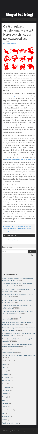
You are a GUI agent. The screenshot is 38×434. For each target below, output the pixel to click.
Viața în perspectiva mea (10, 423)
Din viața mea (6, 380)
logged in (13, 240)
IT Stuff (4, 400)
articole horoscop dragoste (12, 96)
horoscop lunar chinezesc (11, 231)
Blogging (4, 371)
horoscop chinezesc (9, 228)
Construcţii (5, 374)
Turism (4, 420)
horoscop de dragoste (24, 228)
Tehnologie (5, 416)
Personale (5, 403)
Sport (3, 413)
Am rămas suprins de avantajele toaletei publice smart (19, 355)
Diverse (7, 226)
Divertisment (6, 387)
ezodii (15, 226)
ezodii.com (21, 226)
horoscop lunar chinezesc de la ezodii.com (20, 160)
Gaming (4, 397)
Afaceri (4, 364)
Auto (3, 367)
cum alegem (6, 377)
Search (32, 252)
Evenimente (5, 390)
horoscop (29, 226)
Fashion (4, 393)
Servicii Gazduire (7, 410)
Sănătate (4, 407)
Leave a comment (10, 43)
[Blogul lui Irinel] (20, 14)
